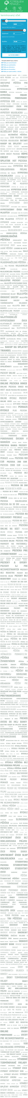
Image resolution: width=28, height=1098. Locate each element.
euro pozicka (14, 151)
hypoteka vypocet (5, 104)
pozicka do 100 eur (4, 486)
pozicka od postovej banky (17, 523)
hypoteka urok (5, 190)
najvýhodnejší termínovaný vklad (13, 326)
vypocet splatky (11, 1074)
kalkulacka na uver (21, 225)
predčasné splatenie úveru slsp (14, 692)
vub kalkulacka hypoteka (14, 1045)
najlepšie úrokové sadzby (14, 296)
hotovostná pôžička (6, 166)
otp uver (17, 404)
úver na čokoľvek (13, 998)
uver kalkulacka (24, 991)
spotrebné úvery (23, 832)
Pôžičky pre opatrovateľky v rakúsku (12, 71)
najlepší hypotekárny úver (15, 283)
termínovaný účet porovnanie (13, 902)
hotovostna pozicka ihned (20, 163)
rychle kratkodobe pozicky (14, 775)
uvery (14, 1017)
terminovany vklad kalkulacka (13, 904)
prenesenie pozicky (4, 716)
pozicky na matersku (16, 595)
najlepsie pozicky (10, 280)
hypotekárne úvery (9, 196)
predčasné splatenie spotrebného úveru (16, 690)
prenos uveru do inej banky (14, 720)
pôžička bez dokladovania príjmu (14, 635)
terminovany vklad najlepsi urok (14, 909)
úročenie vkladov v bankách (14, 937)
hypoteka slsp (23, 187)
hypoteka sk (14, 187)
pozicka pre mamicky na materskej (14, 542)
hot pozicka (19, 161)
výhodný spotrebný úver (10, 1066)
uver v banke (24, 1015)
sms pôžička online (18, 828)
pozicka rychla (23, 554)
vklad (11, 1041)
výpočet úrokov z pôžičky (21, 1093)
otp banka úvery (8, 404)
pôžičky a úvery (17, 667)
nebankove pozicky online (14, 353)
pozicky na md (24, 595)
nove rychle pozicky (22, 374)
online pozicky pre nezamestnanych (10, 393)
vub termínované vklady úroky (14, 1051)
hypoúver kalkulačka (17, 223)
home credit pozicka (10, 154)
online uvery (16, 401)
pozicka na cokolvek (7, 509)
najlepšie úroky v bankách (14, 307)
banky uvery (13, 125)
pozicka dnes (23, 483)
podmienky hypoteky (6, 413)
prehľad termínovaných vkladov (14, 708)
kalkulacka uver (15, 230)
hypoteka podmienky (21, 178)
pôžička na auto (19, 639)
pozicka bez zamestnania (16, 480)
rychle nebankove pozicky (14, 777)
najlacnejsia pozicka (10, 271)
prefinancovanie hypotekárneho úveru (14, 699)
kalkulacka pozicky (10, 227)
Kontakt (20, 11)
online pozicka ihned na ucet (14, 388)
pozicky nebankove (19, 598)
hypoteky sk (21, 219)
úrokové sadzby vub (20, 962)
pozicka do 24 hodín (13, 489)
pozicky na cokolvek (19, 592)
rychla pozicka (21, 746)
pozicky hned (18, 587)
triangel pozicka (12, 921)
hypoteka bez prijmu (8, 173)
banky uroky (15, 78)
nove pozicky (19, 370)
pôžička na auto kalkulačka (9, 641)
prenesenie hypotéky (21, 712)
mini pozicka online (9, 258)
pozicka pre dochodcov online (8, 538)
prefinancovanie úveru (23, 703)
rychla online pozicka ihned (14, 745)
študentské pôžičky (9, 878)
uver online (3, 1010)
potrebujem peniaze (13, 452)
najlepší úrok (5, 287)
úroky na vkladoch (13, 975)
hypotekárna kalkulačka (20, 104)
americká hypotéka (11, 119)
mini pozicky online (21, 258)
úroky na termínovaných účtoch (13, 964)
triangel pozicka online (21, 921)
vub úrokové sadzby (13, 1054)
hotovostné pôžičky (21, 86)
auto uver (10, 122)
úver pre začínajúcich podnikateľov (14, 1014)
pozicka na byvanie (20, 507)
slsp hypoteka (14, 823)
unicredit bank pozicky (19, 930)
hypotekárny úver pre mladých (14, 211)
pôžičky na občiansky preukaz (11, 677)
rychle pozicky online (13, 797)
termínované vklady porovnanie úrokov (14, 888)
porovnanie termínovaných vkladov (14, 425)
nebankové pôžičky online (14, 362)
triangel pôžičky (13, 923)
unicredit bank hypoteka (14, 926)
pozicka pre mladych (7, 546)
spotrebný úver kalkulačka (8, 844)
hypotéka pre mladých (8, 180)
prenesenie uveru (13, 716)
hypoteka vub (7, 101)
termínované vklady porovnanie (14, 885)
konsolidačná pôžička (8, 238)
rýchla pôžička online (6, 771)
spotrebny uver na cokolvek (20, 846)
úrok (10, 938)
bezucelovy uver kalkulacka (16, 129)
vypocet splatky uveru (14, 1076)
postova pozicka (13, 448)
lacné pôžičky (6, 248)
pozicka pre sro (17, 548)
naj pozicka (9, 265)
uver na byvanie (15, 996)
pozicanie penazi (12, 455)
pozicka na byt (8, 507)
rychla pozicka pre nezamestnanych (15, 760)
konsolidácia (24, 115)
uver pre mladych (14, 1009)
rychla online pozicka (14, 744)
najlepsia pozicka (10, 278)
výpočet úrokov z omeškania (14, 1091)
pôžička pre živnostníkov (14, 659)
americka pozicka (21, 119)
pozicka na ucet (19, 521)
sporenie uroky (24, 830)
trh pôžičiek (14, 919)
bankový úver (4, 125)
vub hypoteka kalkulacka (10, 1044)
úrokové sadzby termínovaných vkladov (13, 957)
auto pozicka (5, 77)
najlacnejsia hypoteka (18, 269)
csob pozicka (16, 138)
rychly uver (12, 816)
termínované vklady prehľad (7, 893)
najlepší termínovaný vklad (20, 285)
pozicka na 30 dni (9, 504)
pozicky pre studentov (14, 617)
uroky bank (2, 965)
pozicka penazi (12, 536)
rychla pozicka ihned (7, 759)
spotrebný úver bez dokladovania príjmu (14, 839)
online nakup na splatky (16, 378)
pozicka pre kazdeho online (14, 540)
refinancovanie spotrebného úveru (16, 733)
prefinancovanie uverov (11, 703)
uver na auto (5, 993)
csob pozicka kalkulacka (14, 139)
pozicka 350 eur (18, 469)
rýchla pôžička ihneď (17, 768)
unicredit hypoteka (8, 932)
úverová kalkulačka (5, 1017)
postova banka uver (4, 448)
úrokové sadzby (13, 942)
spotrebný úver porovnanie (8, 849)
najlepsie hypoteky (21, 278)
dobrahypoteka (23, 80)
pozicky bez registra (14, 571)
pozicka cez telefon (11, 482)
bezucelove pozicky (13, 127)
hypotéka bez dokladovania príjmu (14, 168)
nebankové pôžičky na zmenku (10, 360)
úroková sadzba (4, 941)
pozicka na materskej (21, 509)
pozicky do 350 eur (14, 584)
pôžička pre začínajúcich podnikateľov (14, 652)
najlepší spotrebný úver (6, 285)
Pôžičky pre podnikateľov (9, 65)
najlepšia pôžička (18, 289)
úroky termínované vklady (14, 979)
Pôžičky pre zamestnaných (9, 63)
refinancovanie (22, 727)
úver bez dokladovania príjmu (14, 990)
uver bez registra (14, 991)
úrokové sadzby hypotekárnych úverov (14, 949)
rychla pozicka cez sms (14, 755)
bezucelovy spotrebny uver (14, 79)
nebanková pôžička (17, 351)
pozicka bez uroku (4, 480)
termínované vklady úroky (14, 896)
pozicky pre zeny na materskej (18, 620)
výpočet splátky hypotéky (14, 1085)
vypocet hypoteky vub (11, 1071)
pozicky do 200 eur (19, 581)
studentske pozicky (14, 867)
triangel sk (22, 923)
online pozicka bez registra (18, 381)
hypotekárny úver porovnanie (19, 207)
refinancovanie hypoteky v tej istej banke (9, 731)
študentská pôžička (13, 876)
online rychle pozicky (13, 398)
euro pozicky (23, 151)
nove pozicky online (14, 371)
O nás (14, 11)
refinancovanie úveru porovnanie (18, 734)
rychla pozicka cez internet (12, 754)
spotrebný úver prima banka (14, 850)
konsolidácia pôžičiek (16, 233)
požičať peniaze (22, 629)
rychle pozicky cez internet (14, 792)
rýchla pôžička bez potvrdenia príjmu (14, 764)
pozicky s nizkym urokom (21, 623)
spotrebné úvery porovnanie (7, 835)
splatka (17, 830)
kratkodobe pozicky (20, 243)
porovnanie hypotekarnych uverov (14, 420)
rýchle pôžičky (9, 806)
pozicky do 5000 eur (9, 587)
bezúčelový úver (9, 132)
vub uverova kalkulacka (9, 1057)
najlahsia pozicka (15, 274)
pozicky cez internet (19, 579)
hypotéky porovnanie (13, 115)
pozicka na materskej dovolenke (6, 511)
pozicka (11, 458)
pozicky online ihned (16, 601)
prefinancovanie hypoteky (12, 701)
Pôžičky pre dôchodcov (9, 67)
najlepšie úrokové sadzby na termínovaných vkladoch (14, 300)
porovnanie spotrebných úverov (12, 424)
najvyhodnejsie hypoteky (18, 315)
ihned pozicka (9, 225)
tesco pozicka (12, 915)
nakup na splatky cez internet (11, 345)
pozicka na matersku (17, 511)
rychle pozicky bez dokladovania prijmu (14, 784)
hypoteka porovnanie (13, 98)
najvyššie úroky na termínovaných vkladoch (14, 343)
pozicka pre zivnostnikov (14, 552)
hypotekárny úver (21, 199)
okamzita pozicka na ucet (20, 376)
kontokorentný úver (4, 117)
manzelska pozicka (16, 254)
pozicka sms (10, 558)
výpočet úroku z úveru (16, 1095)
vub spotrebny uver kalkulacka (14, 1050)
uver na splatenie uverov (14, 1006)
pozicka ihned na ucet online (17, 498)
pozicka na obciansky (8, 514)
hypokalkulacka (5, 89)
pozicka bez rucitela (23, 479)
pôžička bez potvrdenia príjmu (14, 636)
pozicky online (5, 601)
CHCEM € (14, 55)
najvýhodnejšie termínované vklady (9, 341)
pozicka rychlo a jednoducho (5, 557)
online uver (6, 401)
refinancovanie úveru (4, 734)
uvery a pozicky (22, 1018)
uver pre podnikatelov (15, 1013)
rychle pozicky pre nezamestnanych (14, 801)
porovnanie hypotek (11, 419)
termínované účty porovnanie (12, 881)
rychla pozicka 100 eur (5, 749)
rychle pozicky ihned (11, 794)
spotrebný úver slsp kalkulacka (14, 857)
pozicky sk (3, 626)
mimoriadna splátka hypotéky (13, 256)
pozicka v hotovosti (13, 560)
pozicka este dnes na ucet (10, 495)
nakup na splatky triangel (14, 349)
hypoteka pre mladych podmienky (17, 181)
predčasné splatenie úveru (10, 691)
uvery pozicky (17, 1035)
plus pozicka (20, 410)
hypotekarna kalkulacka (5, 192)
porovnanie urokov (21, 426)
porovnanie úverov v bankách (14, 440)
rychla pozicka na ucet (18, 758)
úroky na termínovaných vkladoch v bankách (14, 970)
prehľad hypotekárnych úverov (13, 707)
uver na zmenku (21, 1007)
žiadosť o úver (8, 1097)
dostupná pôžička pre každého (14, 84)
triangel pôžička (4, 923)
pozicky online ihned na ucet (14, 602)
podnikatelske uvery (19, 413)
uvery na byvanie (12, 1025)
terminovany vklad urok (14, 913)
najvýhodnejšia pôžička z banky (17, 339)
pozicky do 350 (3, 585)
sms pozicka (13, 826)
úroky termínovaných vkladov (14, 983)
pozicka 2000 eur (10, 465)
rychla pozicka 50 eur (14, 750)
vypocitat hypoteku (10, 1080)
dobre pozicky (13, 146)
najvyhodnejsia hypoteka (13, 313)
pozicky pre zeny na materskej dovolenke (10, 622)
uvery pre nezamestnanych (14, 1037)
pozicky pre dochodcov (14, 609)
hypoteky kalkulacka (11, 113)
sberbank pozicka (22, 816)
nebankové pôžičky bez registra (13, 357)
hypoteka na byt (21, 176)
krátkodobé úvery (7, 245)
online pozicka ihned (13, 384)
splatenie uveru (10, 830)
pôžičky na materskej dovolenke (14, 672)
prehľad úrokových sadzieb (22, 710)
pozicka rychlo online (16, 557)
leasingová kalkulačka (15, 117)
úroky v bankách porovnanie (15, 986)
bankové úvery (21, 122)
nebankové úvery (18, 367)
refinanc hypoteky (6, 727)
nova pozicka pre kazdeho (11, 370)
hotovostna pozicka (6, 163)
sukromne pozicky (19, 872)
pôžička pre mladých (16, 648)
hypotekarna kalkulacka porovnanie (14, 193)
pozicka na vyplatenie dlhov (5, 523)
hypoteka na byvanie (6, 178)
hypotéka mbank (13, 95)
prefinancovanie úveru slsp (9, 705)
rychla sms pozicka (20, 771)
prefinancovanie (10, 696)
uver (25, 986)
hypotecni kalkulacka (15, 92)
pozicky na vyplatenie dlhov (18, 597)
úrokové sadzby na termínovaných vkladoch (14, 951)
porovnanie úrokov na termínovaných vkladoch (10, 427)
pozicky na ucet (5, 597)
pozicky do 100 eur (4, 582)
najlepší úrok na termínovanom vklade (14, 288)
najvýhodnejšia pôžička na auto (14, 337)
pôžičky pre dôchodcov (14, 681)
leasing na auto (20, 248)
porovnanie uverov (17, 435)
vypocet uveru (23, 1078)
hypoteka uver (19, 190)
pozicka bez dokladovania (13, 470)
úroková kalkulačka (20, 939)
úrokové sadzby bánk (14, 942)
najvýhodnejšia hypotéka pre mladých (13, 333)
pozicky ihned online (16, 590)
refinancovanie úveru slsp (14, 738)
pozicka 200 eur (17, 462)
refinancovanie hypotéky (13, 729)
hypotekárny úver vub (12, 216)
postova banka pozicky (13, 445)
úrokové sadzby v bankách (7, 961)
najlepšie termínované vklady (14, 292)
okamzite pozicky (4, 378)
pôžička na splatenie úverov (14, 645)
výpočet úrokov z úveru (5, 1095)
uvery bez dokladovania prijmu (12, 1019)
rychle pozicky (15, 783)
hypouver (4, 222)
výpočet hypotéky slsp (12, 1084)
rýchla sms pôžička (4, 774)
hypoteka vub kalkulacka (22, 102)
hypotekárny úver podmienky (14, 205)
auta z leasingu (22, 75)
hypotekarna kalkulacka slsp (18, 194)
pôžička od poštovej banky (13, 646)
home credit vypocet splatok (14, 157)
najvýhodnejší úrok (7, 328)
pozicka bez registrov (9, 478)
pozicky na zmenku (4, 599)
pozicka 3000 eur (9, 468)
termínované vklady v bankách (14, 899)
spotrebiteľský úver (9, 832)
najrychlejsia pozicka (23, 308)
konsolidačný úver (20, 240)
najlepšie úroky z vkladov (12, 309)
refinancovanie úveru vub (13, 741)
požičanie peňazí (11, 629)
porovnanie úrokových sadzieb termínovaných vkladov (14, 432)
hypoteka (25, 92)
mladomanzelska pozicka (13, 260)
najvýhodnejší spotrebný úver (13, 323)
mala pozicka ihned (15, 251)
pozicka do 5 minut (10, 491)
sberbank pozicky (6, 820)
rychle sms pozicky (11, 813)
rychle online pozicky (14, 778)
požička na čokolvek (8, 631)
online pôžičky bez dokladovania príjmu (17, 396)
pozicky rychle (11, 624)
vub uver (24, 1054)
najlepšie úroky (5, 306)
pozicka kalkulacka (13, 501)
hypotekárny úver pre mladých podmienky (14, 108)
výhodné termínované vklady (14, 1061)
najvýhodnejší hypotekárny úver (13, 319)
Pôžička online (6, 11)
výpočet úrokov (17, 1091)
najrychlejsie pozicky (10, 311)
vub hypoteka (23, 1041)
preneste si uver (11, 719)
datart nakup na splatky (14, 142)
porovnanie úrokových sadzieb (19, 429)
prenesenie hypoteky (7, 712)
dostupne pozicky (11, 149)
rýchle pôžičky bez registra (22, 806)
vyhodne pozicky (12, 1060)
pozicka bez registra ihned (18, 476)
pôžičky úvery (18, 687)
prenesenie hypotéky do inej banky (13, 714)
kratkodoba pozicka (6, 243)
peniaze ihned (11, 407)
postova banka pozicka (19, 443)
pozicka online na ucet (14, 527)
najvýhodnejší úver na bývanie (16, 332)
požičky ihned (20, 632)
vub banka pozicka (16, 1041)
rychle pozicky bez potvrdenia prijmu (14, 790)
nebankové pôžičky (22, 355)
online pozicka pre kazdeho (16, 390)
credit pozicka (4, 138)
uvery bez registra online (14, 1024)
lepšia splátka (4, 251)
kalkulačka (15, 1097)
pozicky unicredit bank (15, 626)
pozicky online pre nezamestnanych (12, 606)
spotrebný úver (21, 834)
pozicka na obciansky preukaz (14, 516)
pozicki (25, 560)
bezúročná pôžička (17, 134)
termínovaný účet (21, 900)
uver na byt (16, 993)
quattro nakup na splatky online (13, 725)
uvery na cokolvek (13, 1028)
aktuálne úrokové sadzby (8, 75)
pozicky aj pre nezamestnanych (14, 568)
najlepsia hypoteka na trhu (14, 276)
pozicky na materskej (5, 595)
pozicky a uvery (13, 563)
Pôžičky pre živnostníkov (9, 69)
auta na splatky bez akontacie (14, 120)
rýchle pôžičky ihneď (9, 809)
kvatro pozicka (22, 246)
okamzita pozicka (5, 376)
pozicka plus (22, 535)
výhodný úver (20, 1068)
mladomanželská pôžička (13, 263)
